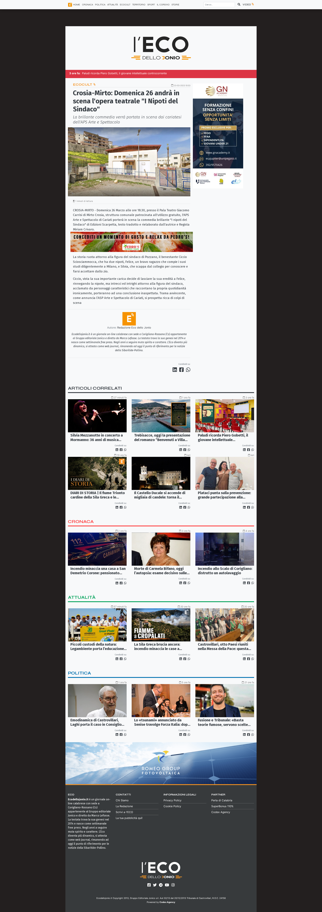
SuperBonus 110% (222, 806)
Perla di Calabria (221, 800)
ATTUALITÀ (112, 4)
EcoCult (83, 84)
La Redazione (124, 806)
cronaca (81, 521)
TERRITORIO (138, 4)
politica (79, 673)
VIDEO (247, 4)
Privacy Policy (172, 800)
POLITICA (100, 4)
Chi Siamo (122, 800)
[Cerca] (239, 4)
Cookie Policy (172, 806)
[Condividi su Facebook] (182, 370)
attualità (82, 597)
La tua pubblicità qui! (129, 818)
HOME (76, 4)
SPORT (151, 4)
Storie (175, 4)
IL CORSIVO (163, 4)
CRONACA (87, 4)
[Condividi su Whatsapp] (187, 370)
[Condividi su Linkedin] (175, 370)
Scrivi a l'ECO (124, 812)
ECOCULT (125, 4)
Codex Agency (220, 812)
